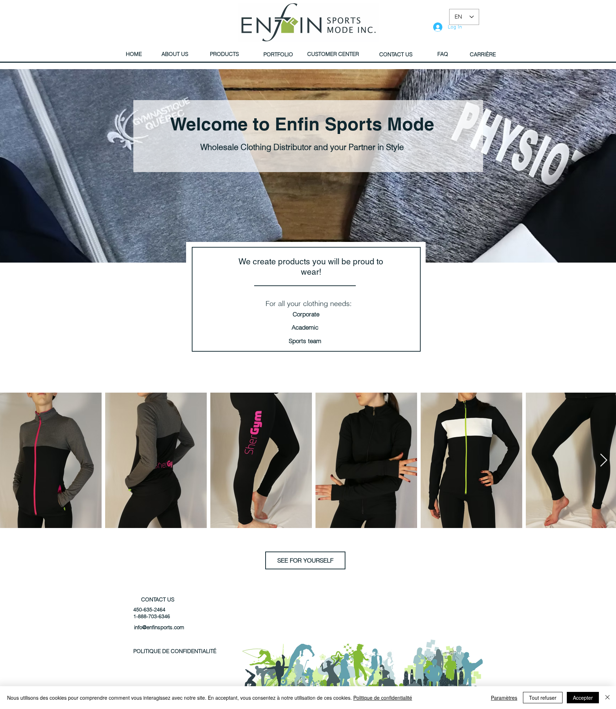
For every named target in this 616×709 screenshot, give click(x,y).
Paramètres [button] (504, 697)
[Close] (607, 697)
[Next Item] (604, 460)
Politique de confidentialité (382, 697)
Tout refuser (542, 697)
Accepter (583, 697)
